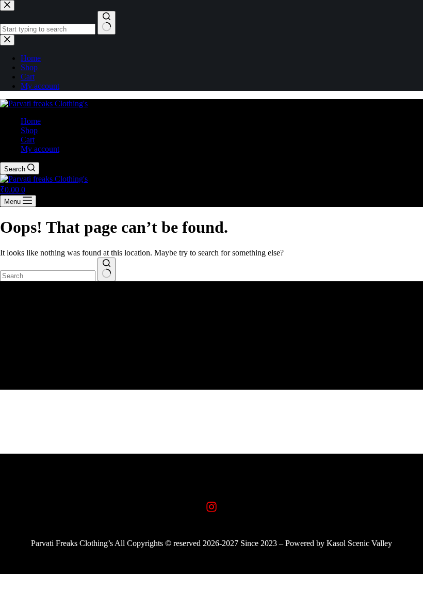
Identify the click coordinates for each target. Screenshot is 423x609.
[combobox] (47, 275)
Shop (29, 130)
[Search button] (106, 269)
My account (40, 149)
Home (31, 121)
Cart (28, 139)
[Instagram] (211, 506)
